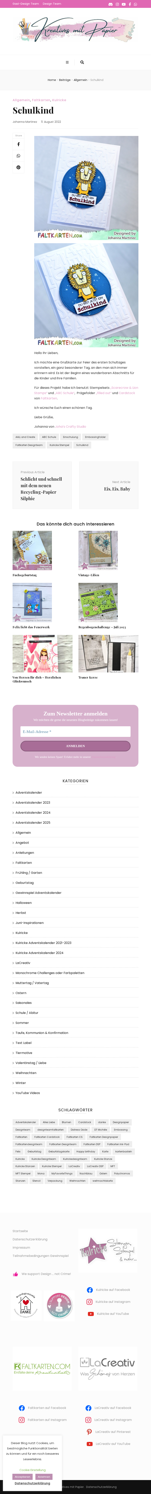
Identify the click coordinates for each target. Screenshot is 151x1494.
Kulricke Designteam (44, 1159)
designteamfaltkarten (50, 1129)
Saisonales (24, 1003)
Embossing (121, 1129)
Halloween (24, 903)
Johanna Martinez (25, 122)
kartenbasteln (123, 1151)
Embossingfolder (95, 437)
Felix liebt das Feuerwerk (31, 627)
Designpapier (121, 1122)
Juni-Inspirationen (30, 923)
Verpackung (55, 1180)
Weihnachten (26, 1073)
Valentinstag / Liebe (31, 1063)
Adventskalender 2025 (33, 822)
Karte (105, 1151)
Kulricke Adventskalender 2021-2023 (43, 943)
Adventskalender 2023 (33, 802)
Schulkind (82, 445)
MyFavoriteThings (62, 1173)
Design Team (52, 4)
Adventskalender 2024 (33, 812)
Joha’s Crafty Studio (70, 426)
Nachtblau (86, 1173)
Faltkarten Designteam (29, 445)
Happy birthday (85, 1151)
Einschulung (70, 437)
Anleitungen (25, 852)
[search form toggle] (82, 62)
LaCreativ (23, 963)
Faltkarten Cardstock (47, 1137)
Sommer (22, 1023)
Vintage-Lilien (88, 575)
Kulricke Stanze (103, 1159)
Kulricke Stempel (59, 445)
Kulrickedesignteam (75, 1159)
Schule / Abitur (27, 1013)
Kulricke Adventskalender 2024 (40, 953)
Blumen (66, 1122)
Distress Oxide (79, 1129)
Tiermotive (24, 1053)
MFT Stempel (23, 1173)
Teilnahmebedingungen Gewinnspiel (41, 1256)
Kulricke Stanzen (25, 1166)
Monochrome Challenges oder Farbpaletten (50, 973)
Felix (18, 1151)
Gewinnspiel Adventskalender (39, 893)
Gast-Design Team (26, 4)
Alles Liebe (49, 1122)
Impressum (21, 1247)
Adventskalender (29, 792)
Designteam (23, 1129)
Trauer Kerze (88, 677)
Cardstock (127, 393)
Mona (41, 1173)
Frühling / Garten (29, 872)
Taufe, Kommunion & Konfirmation (42, 1033)
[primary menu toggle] (68, 62)
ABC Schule (49, 437)
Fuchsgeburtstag (25, 575)
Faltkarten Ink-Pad (118, 1144)
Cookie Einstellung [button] (32, 1470)
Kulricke (59, 100)
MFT (112, 1166)
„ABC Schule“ (65, 393)
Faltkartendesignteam (29, 1144)
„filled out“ (103, 393)
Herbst (21, 913)
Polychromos (122, 1173)
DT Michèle (100, 1129)
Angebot (22, 842)
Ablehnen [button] (44, 1477)
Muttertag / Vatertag (32, 983)
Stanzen (20, 1180)
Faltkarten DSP (92, 1144)
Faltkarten (41, 100)
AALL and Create (25, 437)
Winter (21, 1083)
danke (102, 1122)
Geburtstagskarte (58, 1151)
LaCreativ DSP (95, 1166)
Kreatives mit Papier (70, 1487)
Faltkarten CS (75, 1137)
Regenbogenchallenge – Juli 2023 (102, 627)
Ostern (21, 993)
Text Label (23, 1043)
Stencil (36, 1180)
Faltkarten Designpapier (104, 1137)
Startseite (20, 1231)
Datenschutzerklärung (104, 757)
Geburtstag (25, 882)
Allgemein (21, 100)
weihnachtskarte (103, 1180)
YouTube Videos (28, 1093)
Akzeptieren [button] (22, 1477)
